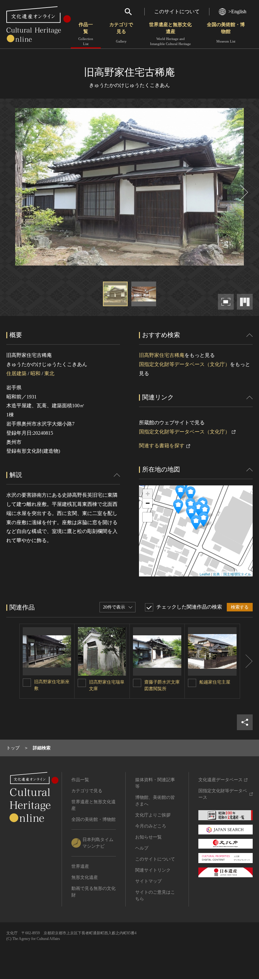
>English (237, 11)
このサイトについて (177, 11)
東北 (49, 373)
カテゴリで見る (121, 32)
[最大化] (147, 517)
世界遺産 (80, 866)
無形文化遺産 (84, 877)
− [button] (148, 503)
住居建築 (16, 373)
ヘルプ (141, 848)
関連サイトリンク (153, 870)
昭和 (35, 373)
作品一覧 (85, 34)
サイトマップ (148, 881)
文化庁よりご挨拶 (153, 815)
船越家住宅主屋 (214, 682)
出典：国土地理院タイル (232, 573)
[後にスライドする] (243, 192)
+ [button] (148, 494)
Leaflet (205, 573)
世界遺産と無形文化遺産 (170, 34)
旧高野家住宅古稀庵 (161, 355)
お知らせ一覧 (148, 837)
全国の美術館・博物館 (226, 32)
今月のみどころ (150, 826)
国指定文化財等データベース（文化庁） (184, 364)
